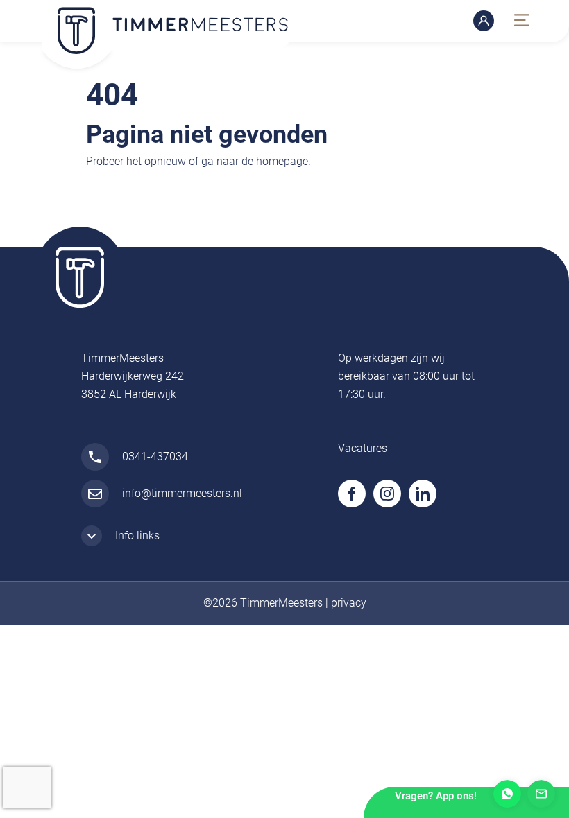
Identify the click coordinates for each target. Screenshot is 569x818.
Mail (541, 794)
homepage (282, 161)
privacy (348, 602)
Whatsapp (507, 794)
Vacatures (362, 448)
